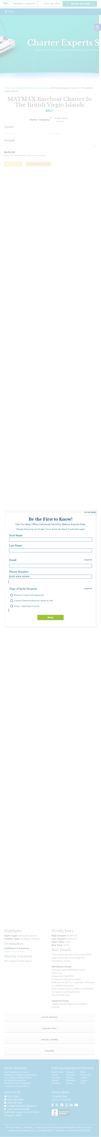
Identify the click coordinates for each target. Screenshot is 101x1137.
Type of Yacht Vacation (23, 588)
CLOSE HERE (90, 512)
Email (12, 560)
